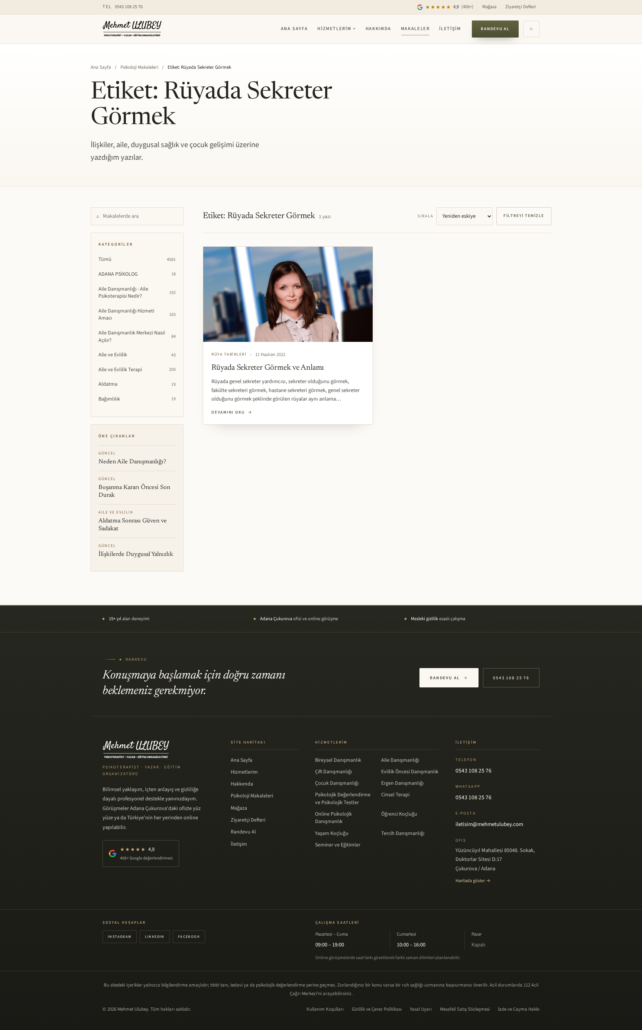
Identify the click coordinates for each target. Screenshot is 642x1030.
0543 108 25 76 (123, 6)
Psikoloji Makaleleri (139, 67)
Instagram (120, 936)
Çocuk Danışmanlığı (337, 783)
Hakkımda (378, 28)
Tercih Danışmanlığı (402, 833)
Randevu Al (495, 29)
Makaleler (415, 28)
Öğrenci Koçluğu (399, 814)
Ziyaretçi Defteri (520, 6)
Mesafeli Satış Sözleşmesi (465, 1009)
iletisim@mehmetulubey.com (489, 824)
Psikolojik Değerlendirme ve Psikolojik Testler (342, 798)
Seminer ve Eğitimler (337, 845)
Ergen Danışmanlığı (402, 783)
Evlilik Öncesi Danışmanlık (409, 771)
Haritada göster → (472, 880)
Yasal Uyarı (421, 1009)
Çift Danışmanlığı (333, 771)
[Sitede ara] (531, 29)
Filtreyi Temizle (523, 215)
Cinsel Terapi (395, 795)
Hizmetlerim (336, 28)
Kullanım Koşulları (325, 1009)
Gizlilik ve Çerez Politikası (377, 1009)
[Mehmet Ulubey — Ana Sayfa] (132, 29)
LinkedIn (155, 936)
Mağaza (489, 6)
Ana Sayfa (294, 28)
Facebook (189, 936)
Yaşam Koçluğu (331, 833)
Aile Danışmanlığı (400, 760)
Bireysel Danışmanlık (338, 760)
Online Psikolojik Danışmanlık (333, 817)
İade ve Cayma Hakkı (518, 1009)
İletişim (450, 28)
